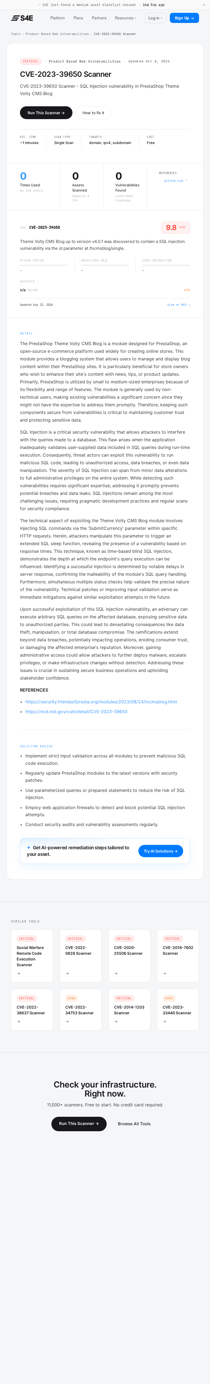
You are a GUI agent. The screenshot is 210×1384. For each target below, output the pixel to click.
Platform (57, 17)
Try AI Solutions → (161, 851)
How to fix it (93, 112)
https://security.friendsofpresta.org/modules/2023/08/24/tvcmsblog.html (101, 701)
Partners (99, 17)
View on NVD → (178, 305)
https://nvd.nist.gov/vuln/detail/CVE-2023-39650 (76, 711)
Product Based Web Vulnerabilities (57, 34)
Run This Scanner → (46, 112)
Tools (16, 34)
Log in (155, 17)
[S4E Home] (22, 18)
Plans (78, 17)
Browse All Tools (134, 1123)
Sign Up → (184, 17)
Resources (125, 17)
